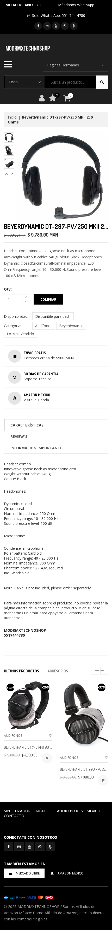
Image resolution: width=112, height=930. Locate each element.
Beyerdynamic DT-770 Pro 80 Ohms (31, 747)
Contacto (14, 815)
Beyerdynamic (71, 325)
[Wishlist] (50, 735)
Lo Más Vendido (20, 333)
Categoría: (12, 325)
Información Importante (36, 447)
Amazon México (71, 873)
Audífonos (43, 325)
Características (26, 425)
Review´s (18, 436)
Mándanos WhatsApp (76, 4)
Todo (13, 81)
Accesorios (58, 671)
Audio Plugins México (78, 810)
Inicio (12, 117)
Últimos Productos (21, 671)
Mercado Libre (28, 873)
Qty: (8, 289)
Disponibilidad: (16, 316)
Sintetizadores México (26, 810)
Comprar (48, 299)
